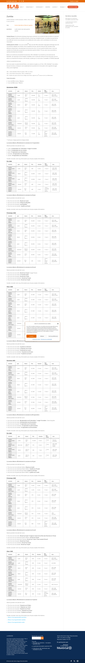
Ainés (29, 19)
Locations (54, 7)
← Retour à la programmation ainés (16, 622)
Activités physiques (11, 19)
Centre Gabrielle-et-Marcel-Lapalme (23, 25)
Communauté (39, 7)
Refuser (42, 336)
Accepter (31, 336)
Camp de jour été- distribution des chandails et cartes (71, 26)
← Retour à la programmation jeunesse (16, 617)
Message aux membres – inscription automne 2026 (71, 19)
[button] (58, 323)
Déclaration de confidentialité (46, 339)
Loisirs (21, 7)
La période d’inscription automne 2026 (71, 22)
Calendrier (47, 7)
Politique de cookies (36, 339)
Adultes (25, 19)
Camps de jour (29, 7)
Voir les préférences (53, 336)
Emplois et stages (74, 1)
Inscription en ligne (72, 7)
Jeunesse (12, 21)
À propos (62, 7)
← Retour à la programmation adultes (16, 620)
